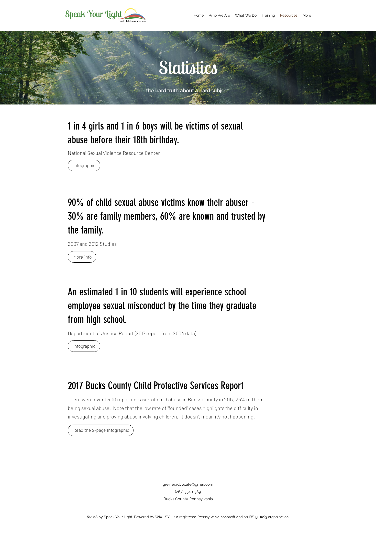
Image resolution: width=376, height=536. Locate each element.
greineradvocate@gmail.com (188, 484)
